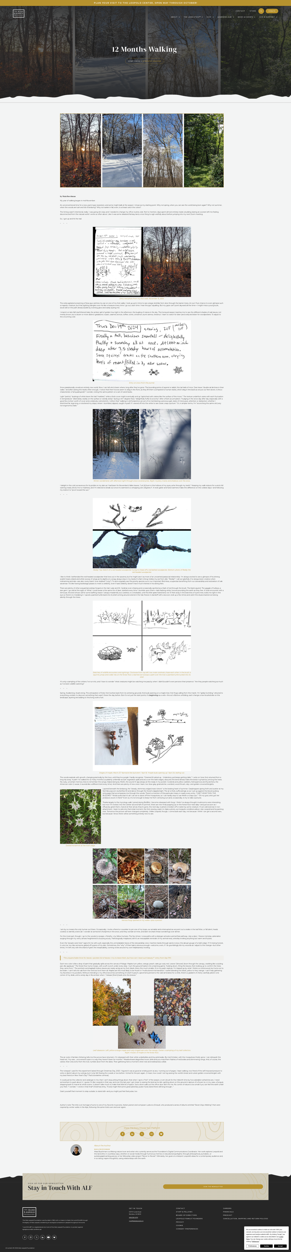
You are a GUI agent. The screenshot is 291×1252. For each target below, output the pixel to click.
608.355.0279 (133, 1217)
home (130, 61)
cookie (179, 1225)
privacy (180, 1222)
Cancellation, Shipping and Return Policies (245, 1218)
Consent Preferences (187, 1229)
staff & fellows (184, 1212)
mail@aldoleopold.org (136, 1221)
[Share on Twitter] (142, 1134)
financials (228, 1212)
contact (180, 1208)
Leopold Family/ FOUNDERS (189, 1218)
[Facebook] (122, 1134)
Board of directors (186, 1215)
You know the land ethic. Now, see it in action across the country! (145, 3)
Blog (137, 61)
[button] (175, 17)
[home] (19, 13)
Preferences (252, 1246)
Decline (266, 1246)
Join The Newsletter (213, 1186)
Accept (280, 1246)
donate (272, 11)
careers (227, 1208)
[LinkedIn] (132, 1134)
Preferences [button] (255, 1241)
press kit (227, 1215)
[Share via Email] (151, 1134)
